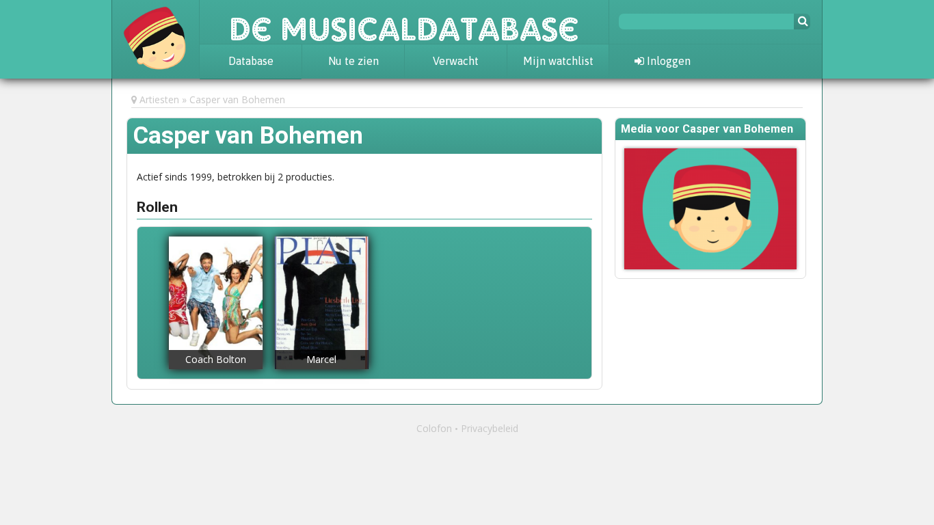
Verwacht (456, 61)
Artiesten (159, 99)
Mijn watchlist (558, 61)
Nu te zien (353, 61)
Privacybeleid (489, 428)
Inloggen (667, 61)
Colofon (434, 428)
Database (250, 61)
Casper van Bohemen (237, 99)
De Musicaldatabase (404, 22)
